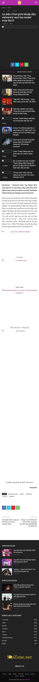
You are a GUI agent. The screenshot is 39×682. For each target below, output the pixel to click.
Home (4, 8)
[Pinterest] (22, 65)
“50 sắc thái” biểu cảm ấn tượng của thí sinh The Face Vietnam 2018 (23, 175)
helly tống (28, 494)
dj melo (22, 494)
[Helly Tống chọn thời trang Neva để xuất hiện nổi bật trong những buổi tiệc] (7, 92)
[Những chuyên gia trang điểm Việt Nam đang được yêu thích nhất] (7, 606)
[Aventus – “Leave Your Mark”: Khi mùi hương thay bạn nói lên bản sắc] (7, 571)
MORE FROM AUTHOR (24, 72)
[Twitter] (17, 65)
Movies (4, 104)
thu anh (5, 496)
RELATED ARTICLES (8, 72)
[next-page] (36, 72)
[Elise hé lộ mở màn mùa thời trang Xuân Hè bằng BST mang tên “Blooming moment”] (7, 142)
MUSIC (15, 674)
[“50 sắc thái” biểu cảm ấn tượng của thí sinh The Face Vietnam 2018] (7, 175)
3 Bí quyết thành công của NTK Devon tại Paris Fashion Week (10, 522)
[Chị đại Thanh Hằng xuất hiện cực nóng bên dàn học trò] (7, 120)
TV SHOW (14, 11)
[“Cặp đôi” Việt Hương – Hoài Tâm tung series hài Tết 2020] (7, 101)
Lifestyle (5, 80)
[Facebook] (13, 65)
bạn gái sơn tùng (12, 494)
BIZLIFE (22, 676)
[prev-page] (33, 72)
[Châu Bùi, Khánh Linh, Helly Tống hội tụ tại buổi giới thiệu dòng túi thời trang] (7, 111)
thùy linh (11, 496)
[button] (3, 2)
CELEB (9, 674)
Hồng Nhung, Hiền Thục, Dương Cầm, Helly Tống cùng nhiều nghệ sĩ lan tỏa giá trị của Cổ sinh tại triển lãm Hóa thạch (24, 80)
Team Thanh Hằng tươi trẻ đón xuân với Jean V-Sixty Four (23, 153)
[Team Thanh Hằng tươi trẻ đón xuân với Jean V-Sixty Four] (7, 153)
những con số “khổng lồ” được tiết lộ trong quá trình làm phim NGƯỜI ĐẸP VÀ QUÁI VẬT (28, 523)
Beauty (4, 123)
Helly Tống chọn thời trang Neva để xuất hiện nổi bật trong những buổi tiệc (23, 92)
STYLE (16, 676)
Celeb (9, 8)
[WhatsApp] (26, 65)
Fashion (8, 11)
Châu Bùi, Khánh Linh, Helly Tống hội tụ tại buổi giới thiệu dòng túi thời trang (24, 111)
